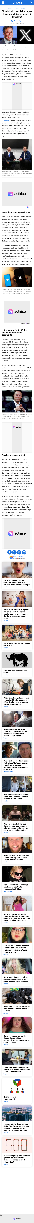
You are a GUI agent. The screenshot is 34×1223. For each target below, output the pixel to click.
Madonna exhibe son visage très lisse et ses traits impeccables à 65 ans (15, 887)
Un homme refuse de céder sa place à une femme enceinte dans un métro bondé (16, 796)
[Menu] (3, 2)
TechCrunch (6, 120)
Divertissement (8, 771)
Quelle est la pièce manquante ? (11, 1098)
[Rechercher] (31, 2)
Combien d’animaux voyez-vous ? (15, 672)
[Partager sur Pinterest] (19, 552)
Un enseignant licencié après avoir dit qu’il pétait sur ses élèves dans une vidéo (16, 857)
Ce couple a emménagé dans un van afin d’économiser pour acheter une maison (16, 1069)
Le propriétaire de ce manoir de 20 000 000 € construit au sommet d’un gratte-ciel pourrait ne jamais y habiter (16, 1127)
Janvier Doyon (18, 21)
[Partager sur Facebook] (9, 552)
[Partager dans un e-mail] (24, 552)
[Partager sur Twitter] (14, 552)
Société (5, 620)
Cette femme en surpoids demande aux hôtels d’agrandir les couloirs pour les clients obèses (16, 1039)
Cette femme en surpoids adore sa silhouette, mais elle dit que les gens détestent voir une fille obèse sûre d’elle (16, 917)
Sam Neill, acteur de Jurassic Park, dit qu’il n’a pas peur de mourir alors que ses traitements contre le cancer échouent (16, 765)
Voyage (5, 706)
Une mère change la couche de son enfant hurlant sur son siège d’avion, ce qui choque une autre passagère (16, 701)
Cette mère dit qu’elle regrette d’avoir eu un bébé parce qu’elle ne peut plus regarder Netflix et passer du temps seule (16, 614)
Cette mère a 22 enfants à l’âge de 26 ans (16, 644)
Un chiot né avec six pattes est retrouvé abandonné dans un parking (16, 1009)
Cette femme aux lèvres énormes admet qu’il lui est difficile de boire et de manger (16, 582)
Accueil (10, 8)
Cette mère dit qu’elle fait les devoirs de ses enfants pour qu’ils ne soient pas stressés (15, 979)
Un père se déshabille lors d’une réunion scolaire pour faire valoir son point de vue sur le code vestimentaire (15, 827)
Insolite (5, 587)
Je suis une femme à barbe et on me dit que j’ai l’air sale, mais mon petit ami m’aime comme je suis (16, 949)
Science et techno (21, 8)
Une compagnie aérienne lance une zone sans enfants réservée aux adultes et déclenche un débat (16, 732)
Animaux (6, 1013)
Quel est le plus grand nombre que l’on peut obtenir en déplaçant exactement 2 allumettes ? (16, 1159)
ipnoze (17, 2)
